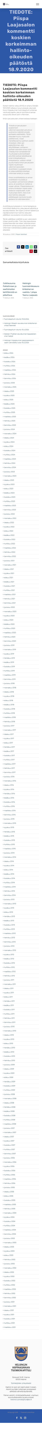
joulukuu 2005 (9, 1187)
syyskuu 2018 (9, 696)
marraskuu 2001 (10, 1306)
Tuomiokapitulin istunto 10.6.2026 (16, 330)
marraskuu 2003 (10, 1243)
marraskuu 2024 (10, 434)
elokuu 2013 (8, 912)
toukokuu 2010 (9, 1056)
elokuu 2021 (8, 578)
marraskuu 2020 (10, 611)
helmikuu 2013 (9, 938)
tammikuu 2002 (10, 1298)
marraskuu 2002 (10, 1268)
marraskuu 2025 (10, 387)
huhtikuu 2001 (9, 1323)
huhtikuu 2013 (9, 929)
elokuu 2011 (8, 997)
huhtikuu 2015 (9, 844)
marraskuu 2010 (10, 1031)
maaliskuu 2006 (10, 1179)
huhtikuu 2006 (9, 1175)
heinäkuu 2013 (9, 916)
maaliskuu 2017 (9, 764)
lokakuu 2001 (9, 1310)
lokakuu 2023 (9, 480)
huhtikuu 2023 (9, 501)
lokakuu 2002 (9, 1272)
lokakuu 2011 (8, 988)
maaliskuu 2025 (10, 417)
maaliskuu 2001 (10, 1327)
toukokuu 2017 (9, 755)
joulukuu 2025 (9, 383)
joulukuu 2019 (9, 645)
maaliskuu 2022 (10, 548)
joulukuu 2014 (9, 853)
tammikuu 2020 (10, 641)
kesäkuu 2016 (9, 798)
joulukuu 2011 (9, 980)
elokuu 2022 (8, 531)
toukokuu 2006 (9, 1171)
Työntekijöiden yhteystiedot (21, 1383)
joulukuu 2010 (9, 1027)
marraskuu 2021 (10, 565)
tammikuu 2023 (10, 510)
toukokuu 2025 (9, 408)
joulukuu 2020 (9, 607)
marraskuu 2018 (10, 688)
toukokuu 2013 (9, 925)
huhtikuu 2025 (9, 412)
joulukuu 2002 (9, 1264)
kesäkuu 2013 (9, 921)
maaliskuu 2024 (10, 459)
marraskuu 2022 (10, 518)
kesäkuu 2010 (9, 1052)
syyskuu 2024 (9, 442)
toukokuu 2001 (9, 1319)
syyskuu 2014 (9, 866)
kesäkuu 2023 (9, 493)
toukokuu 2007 (9, 1145)
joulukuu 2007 (9, 1128)
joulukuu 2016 (9, 777)
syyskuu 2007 (9, 1141)
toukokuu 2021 (9, 586)
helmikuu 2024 (9, 463)
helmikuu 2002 (9, 1293)
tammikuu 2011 (9, 1022)
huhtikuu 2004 (9, 1226)
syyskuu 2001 (9, 1315)
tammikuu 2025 (10, 425)
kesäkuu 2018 (9, 705)
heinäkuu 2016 (9, 794)
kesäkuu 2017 (9, 751)
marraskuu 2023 (10, 476)
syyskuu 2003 (9, 1251)
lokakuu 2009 (9, 1069)
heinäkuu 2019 (9, 658)
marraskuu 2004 (10, 1213)
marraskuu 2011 (10, 984)
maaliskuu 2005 (10, 1204)
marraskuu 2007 (10, 1132)
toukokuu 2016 (9, 802)
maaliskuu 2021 (10, 594)
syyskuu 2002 (9, 1276)
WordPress (31, 1412)
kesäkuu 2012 (9, 959)
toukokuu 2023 (9, 497)
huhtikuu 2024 (9, 455)
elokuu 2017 (8, 743)
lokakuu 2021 (9, 569)
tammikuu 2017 (9, 772)
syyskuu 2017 (9, 738)
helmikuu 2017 (9, 768)
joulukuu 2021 (9, 561)
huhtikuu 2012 (9, 967)
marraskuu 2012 (10, 950)
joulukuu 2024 (9, 429)
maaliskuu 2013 (10, 933)
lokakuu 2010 (9, 1035)
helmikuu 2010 (9, 1060)
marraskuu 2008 (10, 1098)
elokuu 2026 (8, 353)
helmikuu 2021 (9, 599)
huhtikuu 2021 (9, 590)
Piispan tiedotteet (21, 234)
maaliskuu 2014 (10, 887)
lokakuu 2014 (9, 861)
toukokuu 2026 (9, 361)
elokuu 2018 (8, 700)
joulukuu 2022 (9, 514)
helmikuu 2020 (9, 637)
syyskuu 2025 (9, 395)
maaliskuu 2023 (10, 505)
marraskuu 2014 (10, 857)
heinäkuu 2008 (9, 1107)
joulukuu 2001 (9, 1302)
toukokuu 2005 (9, 1200)
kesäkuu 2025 (9, 404)
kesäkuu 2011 (9, 1005)
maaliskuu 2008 (10, 1124)
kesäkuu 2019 (9, 662)
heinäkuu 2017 (9, 747)
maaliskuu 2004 (10, 1230)
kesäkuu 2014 (9, 874)
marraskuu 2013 (10, 904)
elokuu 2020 (8, 620)
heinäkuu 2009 (9, 1082)
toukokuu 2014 (9, 878)
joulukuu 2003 (9, 1238)
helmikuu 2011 (9, 1018)
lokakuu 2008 (9, 1103)
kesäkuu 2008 (9, 1111)
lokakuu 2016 (9, 785)
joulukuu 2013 (9, 899)
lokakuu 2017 (9, 734)
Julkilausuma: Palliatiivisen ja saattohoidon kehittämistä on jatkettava (10, 289)
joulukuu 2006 (9, 1158)
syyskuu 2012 (9, 954)
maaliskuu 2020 (10, 633)
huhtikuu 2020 (9, 628)
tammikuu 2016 (10, 815)
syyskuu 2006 (9, 1166)
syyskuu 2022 (9, 527)
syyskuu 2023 (9, 484)
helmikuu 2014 (9, 891)
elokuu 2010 (8, 1043)
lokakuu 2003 (9, 1247)
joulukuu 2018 (9, 683)
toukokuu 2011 (9, 1010)
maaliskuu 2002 (10, 1289)
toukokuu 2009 (9, 1086)
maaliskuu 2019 (10, 675)
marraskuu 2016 (10, 781)
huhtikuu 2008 (9, 1120)
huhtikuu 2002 (9, 1285)
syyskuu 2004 (9, 1217)
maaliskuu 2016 (10, 810)
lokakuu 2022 (9, 522)
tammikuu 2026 (10, 378)
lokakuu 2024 (9, 438)
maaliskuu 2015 (10, 849)
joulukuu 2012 (9, 946)
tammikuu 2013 (10, 942)
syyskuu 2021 (9, 573)
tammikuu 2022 (10, 556)
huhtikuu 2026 (9, 366)
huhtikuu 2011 (9, 1014)
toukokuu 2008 (9, 1115)
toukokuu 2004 (9, 1221)
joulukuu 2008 (9, 1094)
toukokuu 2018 (9, 709)
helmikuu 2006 (9, 1183)
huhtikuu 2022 (9, 544)
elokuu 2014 (8, 870)
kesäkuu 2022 (9, 535)
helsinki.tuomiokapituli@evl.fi (21, 1400)
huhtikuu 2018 (9, 713)
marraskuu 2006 (10, 1162)
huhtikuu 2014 (9, 883)
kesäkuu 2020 (9, 624)
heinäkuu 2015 (9, 832)
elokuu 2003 (8, 1255)
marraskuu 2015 (10, 823)
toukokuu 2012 (9, 963)
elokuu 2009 (8, 1077)
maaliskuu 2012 (10, 971)
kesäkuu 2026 (9, 357)
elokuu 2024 (8, 446)
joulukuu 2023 (9, 472)
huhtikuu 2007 (9, 1149)
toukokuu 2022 (9, 539)
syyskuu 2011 (9, 993)
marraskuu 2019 (10, 649)
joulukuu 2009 (9, 1065)
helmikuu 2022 (9, 552)
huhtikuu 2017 (9, 760)
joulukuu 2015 (9, 819)
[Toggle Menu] (37, 4)
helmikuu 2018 (9, 722)
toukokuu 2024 (9, 450)
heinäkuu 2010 (9, 1048)
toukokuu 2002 (9, 1281)
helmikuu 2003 (9, 1259)
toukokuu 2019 (9, 666)
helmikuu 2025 (9, 421)
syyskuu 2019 (9, 654)
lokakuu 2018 (9, 692)
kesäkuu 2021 (9, 582)
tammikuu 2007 (10, 1154)
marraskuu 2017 (10, 730)
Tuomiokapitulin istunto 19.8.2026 (16, 319)
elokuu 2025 (8, 400)
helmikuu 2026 (9, 374)
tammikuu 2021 (10, 603)
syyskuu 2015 (9, 827)
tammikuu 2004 (10, 1234)
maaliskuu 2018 (10, 717)
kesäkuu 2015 (9, 836)
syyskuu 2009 (9, 1073)
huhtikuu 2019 (9, 671)
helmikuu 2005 (9, 1209)
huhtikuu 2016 (9, 806)
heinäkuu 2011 (9, 1001)
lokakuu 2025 (9, 391)
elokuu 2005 (8, 1196)
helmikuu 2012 (9, 976)
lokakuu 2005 (9, 1192)
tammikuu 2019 (10, 679)
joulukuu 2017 (9, 726)
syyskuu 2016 (9, 789)
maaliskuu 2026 (10, 370)
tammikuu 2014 (10, 895)
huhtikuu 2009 (9, 1090)
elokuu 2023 (8, 489)
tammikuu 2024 (10, 467)
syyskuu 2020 (9, 616)
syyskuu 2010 (9, 1039)
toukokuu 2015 (9, 840)
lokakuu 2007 (9, 1137)
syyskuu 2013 (9, 908)
